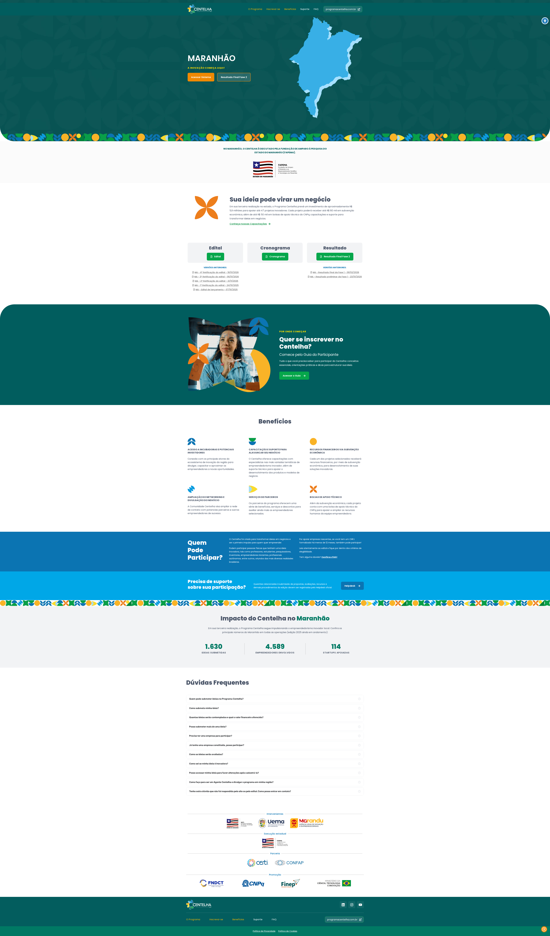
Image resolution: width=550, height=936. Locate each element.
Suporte (304, 9)
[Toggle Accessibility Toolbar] (545, 20)
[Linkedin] (343, 904)
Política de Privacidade (264, 931)
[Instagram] (351, 904)
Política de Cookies (287, 931)
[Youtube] (360, 904)
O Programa (255, 9)
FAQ (316, 9)
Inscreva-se (273, 9)
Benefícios (290, 9)
